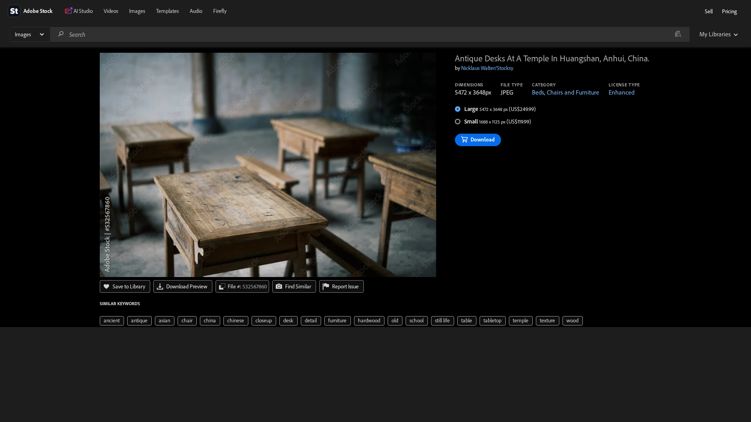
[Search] (61, 34)
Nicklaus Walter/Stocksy (487, 68)
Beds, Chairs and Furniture (565, 92)
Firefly (219, 10)
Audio (196, 10)
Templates (167, 10)
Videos (111, 10)
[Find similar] (678, 34)
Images (137, 10)
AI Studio (83, 10)
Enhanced (621, 92)
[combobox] (369, 34)
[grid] (341, 320)
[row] (112, 320)
